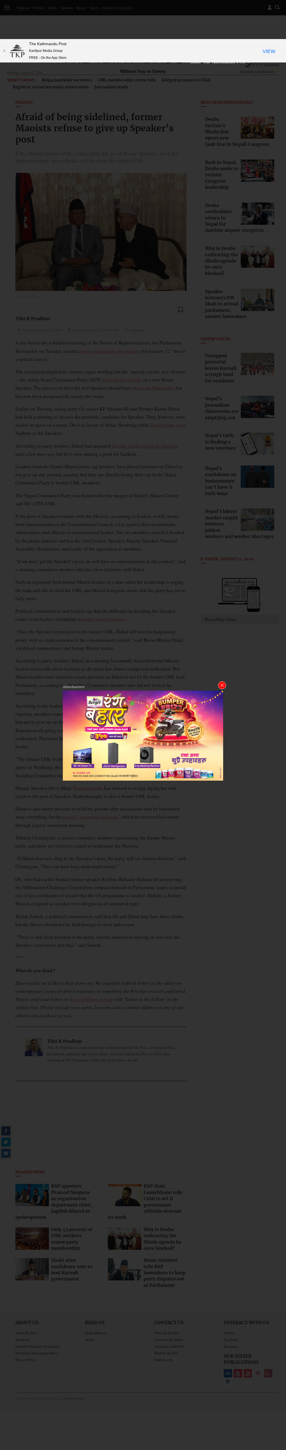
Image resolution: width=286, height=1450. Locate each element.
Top (275, 1407)
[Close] (4, 50)
